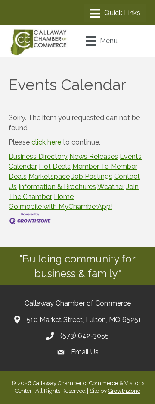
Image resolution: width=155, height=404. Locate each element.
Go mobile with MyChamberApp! (60, 206)
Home (64, 197)
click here (46, 142)
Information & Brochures (57, 187)
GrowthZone (124, 391)
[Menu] (115, 13)
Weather (110, 187)
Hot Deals (55, 166)
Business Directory (38, 156)
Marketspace (49, 176)
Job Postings (91, 176)
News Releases (93, 156)
